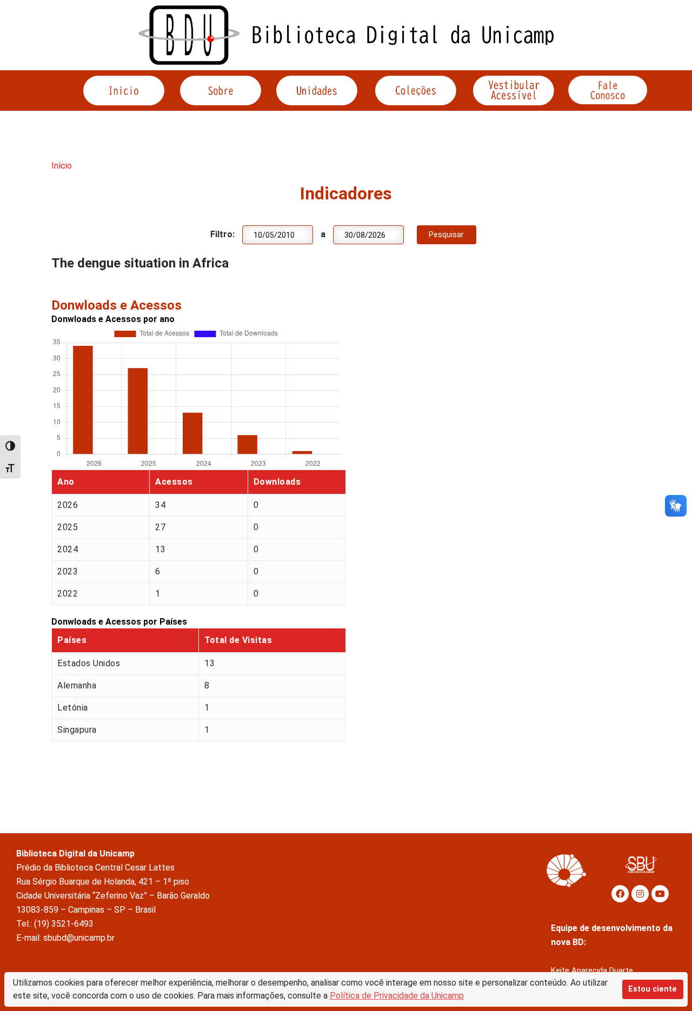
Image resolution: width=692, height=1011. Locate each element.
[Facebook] (620, 893)
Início (61, 165)
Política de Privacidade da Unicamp (397, 995)
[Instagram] (640, 893)
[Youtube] (660, 893)
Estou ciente (652, 989)
